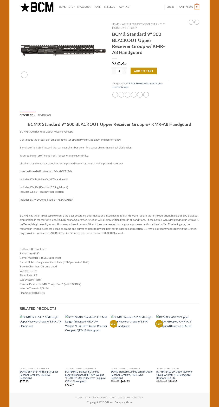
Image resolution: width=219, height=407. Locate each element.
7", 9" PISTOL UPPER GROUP (137, 83)
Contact (125, 6)
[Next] (198, 353)
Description (27, 115)
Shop (71, 6)
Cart (98, 6)
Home (62, 6)
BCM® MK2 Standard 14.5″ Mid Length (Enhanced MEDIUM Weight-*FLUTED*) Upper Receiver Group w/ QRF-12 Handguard (85, 376)
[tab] (27, 115)
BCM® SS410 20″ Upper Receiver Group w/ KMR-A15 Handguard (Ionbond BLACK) (174, 374)
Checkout (110, 6)
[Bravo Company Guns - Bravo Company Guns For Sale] (37, 7)
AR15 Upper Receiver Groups (139, 24)
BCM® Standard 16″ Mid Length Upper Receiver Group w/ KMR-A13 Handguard (132, 374)
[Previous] (19, 353)
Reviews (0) (44, 115)
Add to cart (143, 71)
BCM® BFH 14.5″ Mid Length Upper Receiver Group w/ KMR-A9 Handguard (39, 374)
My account (85, 6)
